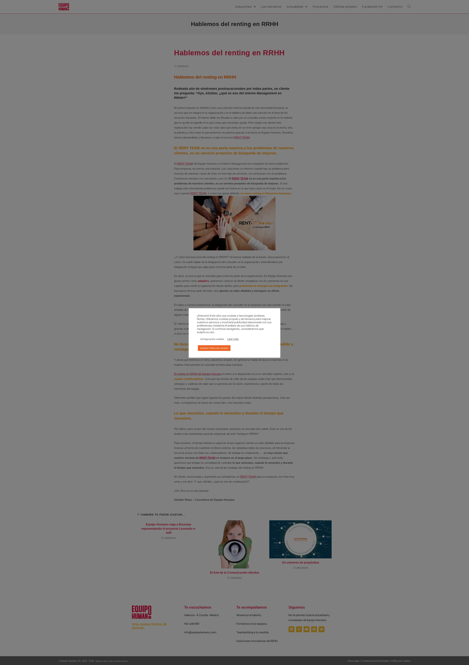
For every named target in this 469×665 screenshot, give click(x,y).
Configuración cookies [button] (212, 339)
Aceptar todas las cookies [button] (214, 348)
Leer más (233, 339)
